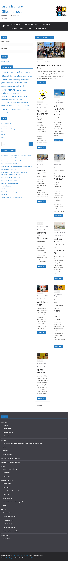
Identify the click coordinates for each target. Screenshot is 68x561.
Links (3, 466)
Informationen (7, 436)
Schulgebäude (23, 102)
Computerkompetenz (9, 516)
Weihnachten (17, 110)
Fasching (30, 76)
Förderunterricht (8, 520)
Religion (22, 100)
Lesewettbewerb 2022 (42, 172)
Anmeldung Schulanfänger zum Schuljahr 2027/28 (16, 155)
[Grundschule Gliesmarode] (3, 26)
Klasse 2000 (27, 83)
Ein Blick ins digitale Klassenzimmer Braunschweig (59, 245)
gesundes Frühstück (8, 83)
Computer (27, 73)
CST (2, 76)
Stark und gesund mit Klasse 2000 (42, 115)
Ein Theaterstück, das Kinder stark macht (59, 309)
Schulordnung (7, 498)
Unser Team (6, 538)
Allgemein (40, 58)
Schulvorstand (6, 106)
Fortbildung (16, 80)
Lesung (24, 90)
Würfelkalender (42, 303)
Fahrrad (24, 76)
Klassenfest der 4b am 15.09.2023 (11, 177)
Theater (26, 105)
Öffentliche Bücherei (8, 113)
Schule (3, 135)
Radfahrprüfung (15, 100)
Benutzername (5, 41)
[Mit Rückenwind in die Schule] (59, 92)
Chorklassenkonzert (7, 189)
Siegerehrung (14, 105)
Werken (24, 110)
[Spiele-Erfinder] (42, 356)
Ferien (10, 79)
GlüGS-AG (4, 195)
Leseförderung (8, 89)
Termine (14, 28)
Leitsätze (6, 494)
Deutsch (6, 76)
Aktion (11, 72)
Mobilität (14, 93)
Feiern (4, 79)
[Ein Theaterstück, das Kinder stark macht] (59, 287)
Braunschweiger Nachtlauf (9, 169)
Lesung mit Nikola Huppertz (9, 183)
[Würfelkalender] (42, 288)
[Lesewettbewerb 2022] (42, 157)
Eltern (20, 76)
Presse (29, 96)
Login (3, 137)
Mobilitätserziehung (9, 527)
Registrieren (5, 61)
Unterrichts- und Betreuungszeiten (13, 502)
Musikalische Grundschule (14, 96)
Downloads (40, 28)
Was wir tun (5, 510)
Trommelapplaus (6, 186)
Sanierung (16, 102)
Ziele (4, 505)
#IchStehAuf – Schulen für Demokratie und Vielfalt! (16, 166)
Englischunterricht (8, 432)
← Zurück (38, 405)
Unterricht (7, 109)
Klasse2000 (3, 86)
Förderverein (24, 80)
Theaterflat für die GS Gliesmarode (11, 197)
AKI (5, 73)
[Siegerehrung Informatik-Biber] (51, 50)
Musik (19, 93)
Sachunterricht (6, 102)
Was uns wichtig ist (7, 480)
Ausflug (19, 72)
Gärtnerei (18, 83)
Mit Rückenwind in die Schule (59, 110)
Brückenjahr (7, 513)
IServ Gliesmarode (6, 123)
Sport (20, 105)
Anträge (5, 425)
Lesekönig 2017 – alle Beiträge (10, 458)
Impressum (4, 126)
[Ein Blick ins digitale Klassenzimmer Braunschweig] (59, 225)
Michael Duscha (52, 62)
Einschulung (14, 76)
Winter (28, 110)
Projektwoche (6, 100)
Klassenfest (10, 86)
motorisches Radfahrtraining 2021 (59, 174)
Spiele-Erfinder (41, 371)
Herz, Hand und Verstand (11, 491)
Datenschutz (7, 429)
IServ (21, 28)
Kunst (21, 86)
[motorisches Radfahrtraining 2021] (59, 157)
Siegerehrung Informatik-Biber (49, 67)
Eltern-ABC (6, 487)
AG (2, 72)
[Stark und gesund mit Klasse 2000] (42, 95)
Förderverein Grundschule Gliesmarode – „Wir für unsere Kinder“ (22, 443)
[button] (21, 24)
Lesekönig (19, 90)
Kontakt (3, 440)
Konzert (15, 86)
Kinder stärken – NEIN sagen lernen (12, 192)
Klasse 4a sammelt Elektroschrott (11, 180)
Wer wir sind (5, 535)
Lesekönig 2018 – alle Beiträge (10, 462)
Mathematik (5, 93)
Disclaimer (4, 132)
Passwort (4, 49)
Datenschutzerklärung (8, 129)
